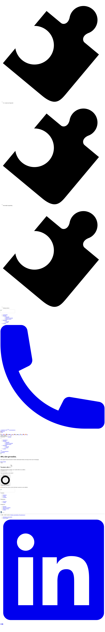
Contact (4, 323)
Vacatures (5, 314)
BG (19, 434)
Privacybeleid (5, 518)
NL (2, 432)
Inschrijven (2, 431)
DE (8, 434)
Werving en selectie (9, 318)
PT (24, 434)
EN (5, 434)
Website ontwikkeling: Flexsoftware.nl (17, 514)
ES (27, 434)
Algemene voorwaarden (7, 517)
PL (13, 434)
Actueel (6, 322)
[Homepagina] (7, 312)
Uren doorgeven (12, 430)
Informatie (5, 320)
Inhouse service (8, 319)
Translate (9, 436)
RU (11, 434)
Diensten (5, 315)
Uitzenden (7, 316)
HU (22, 434)
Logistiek (5, 497)
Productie (5, 495)
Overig (4, 496)
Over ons (7, 321)
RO (16, 434)
